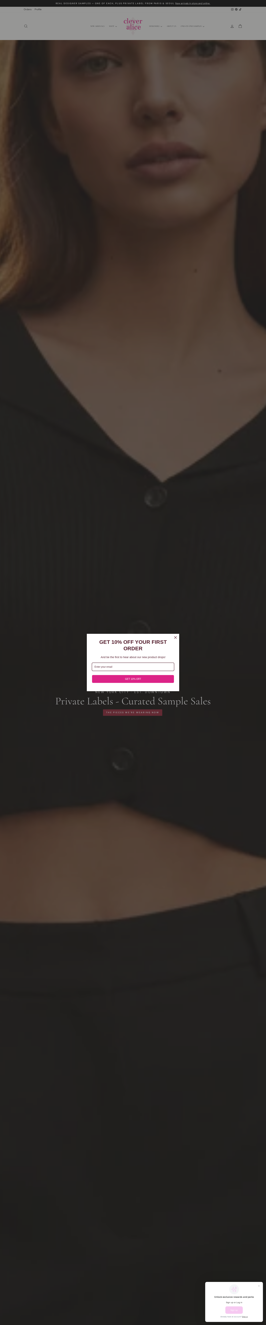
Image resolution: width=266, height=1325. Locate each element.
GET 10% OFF (133, 679)
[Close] (175, 637)
